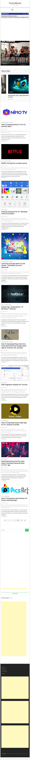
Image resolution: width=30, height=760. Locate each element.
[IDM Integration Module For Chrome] (15, 373)
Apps (2, 160)
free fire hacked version (10, 471)
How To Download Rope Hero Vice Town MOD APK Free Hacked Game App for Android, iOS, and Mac (13, 346)
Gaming (11, 122)
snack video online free (20, 430)
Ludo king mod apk (6, 272)
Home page (3, 670)
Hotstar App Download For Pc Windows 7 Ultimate (12, 308)
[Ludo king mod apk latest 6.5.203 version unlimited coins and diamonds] (15, 246)
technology (4, 209)
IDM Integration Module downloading (10, 389)
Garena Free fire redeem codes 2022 (13, 472)
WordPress (19, 753)
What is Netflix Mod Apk (11, 169)
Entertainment (4, 122)
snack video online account (10, 430)
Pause (24, 14)
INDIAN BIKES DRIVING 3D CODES (9, 16)
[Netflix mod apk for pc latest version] (15, 151)
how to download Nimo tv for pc (20, 131)
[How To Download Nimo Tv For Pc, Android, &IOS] (15, 112)
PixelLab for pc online (17, 218)
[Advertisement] (15, 29)
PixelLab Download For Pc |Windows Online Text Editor (14, 213)
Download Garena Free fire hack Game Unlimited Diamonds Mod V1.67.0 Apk (12, 463)
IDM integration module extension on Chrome (14, 390)
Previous (26, 14)
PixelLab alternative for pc (7, 218)
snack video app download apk (8, 429)
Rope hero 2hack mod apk (8, 353)
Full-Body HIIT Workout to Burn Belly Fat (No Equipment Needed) (15, 59)
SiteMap (3, 673)
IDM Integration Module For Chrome (14, 385)
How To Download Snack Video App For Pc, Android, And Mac (14, 424)
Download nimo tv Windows (8, 131)
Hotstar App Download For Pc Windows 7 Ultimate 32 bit (14, 314)
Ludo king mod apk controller (15, 272)
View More (5, 63)
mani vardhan (6, 61)
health (3, 55)
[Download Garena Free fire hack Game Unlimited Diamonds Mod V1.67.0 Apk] (15, 449)
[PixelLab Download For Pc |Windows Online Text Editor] (15, 194)
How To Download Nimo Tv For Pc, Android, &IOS (13, 125)
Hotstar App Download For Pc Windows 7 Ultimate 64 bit (14, 315)
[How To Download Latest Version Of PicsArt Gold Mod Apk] (15, 489)
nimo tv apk (7, 132)
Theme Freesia (14, 753)
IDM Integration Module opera (19, 392)
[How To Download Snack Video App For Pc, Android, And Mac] (15, 411)
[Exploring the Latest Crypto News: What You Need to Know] (15, 84)
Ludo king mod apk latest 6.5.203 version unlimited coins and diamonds (13, 265)
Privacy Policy (4, 671)
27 (15, 520)
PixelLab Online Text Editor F (11, 219)
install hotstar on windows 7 (11, 317)
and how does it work (7, 167)
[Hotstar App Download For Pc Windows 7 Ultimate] (15, 294)
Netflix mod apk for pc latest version (14, 163)
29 (22, 520)
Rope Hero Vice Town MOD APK (10, 355)
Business (4, 91)
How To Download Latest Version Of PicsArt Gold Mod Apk (14, 499)
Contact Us (3, 668)
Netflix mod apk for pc (15, 167)
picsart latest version (10, 506)
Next (28, 14)
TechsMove (15, 3)
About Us (3, 667)
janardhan (4, 99)
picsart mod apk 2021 (19, 506)
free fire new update (19, 471)
